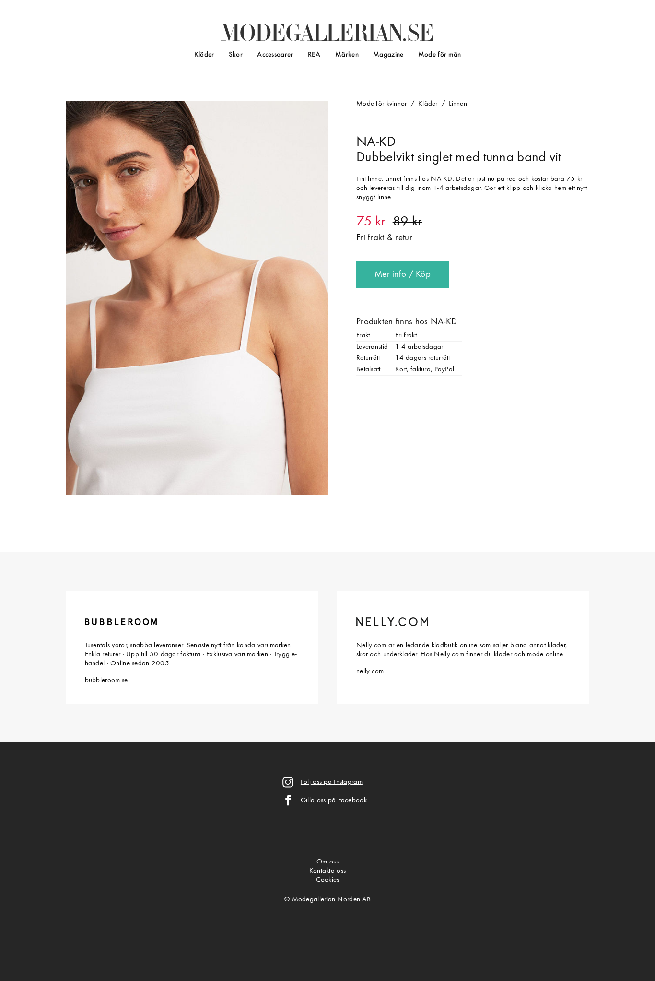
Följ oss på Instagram (332, 782)
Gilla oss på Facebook (334, 800)
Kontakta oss (327, 871)
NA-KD (376, 142)
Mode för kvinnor (381, 103)
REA (314, 55)
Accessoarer (275, 55)
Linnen (458, 103)
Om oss (327, 861)
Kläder (204, 55)
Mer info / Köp (402, 274)
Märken (347, 55)
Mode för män (439, 55)
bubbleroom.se (106, 680)
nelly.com (370, 671)
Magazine (388, 55)
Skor (236, 55)
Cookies (327, 880)
